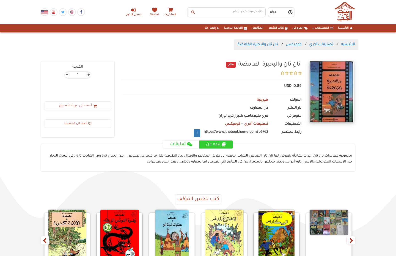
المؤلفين (257, 28)
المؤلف (296, 100)
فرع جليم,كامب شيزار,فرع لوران (243, 116)
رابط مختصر (292, 132)
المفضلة (154, 15)
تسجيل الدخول (133, 15)
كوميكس (293, 44)
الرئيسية (343, 28)
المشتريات (170, 15)
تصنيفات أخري (321, 44)
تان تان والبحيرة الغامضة (258, 44)
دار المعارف (259, 108)
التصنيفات (322, 28)
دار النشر (295, 108)
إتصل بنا (210, 28)
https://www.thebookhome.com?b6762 (236, 132)
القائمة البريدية (233, 28)
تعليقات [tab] (178, 144)
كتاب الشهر (276, 28)
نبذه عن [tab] (213, 144)
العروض (297, 28)
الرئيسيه (348, 44)
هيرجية (262, 100)
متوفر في (294, 116)
